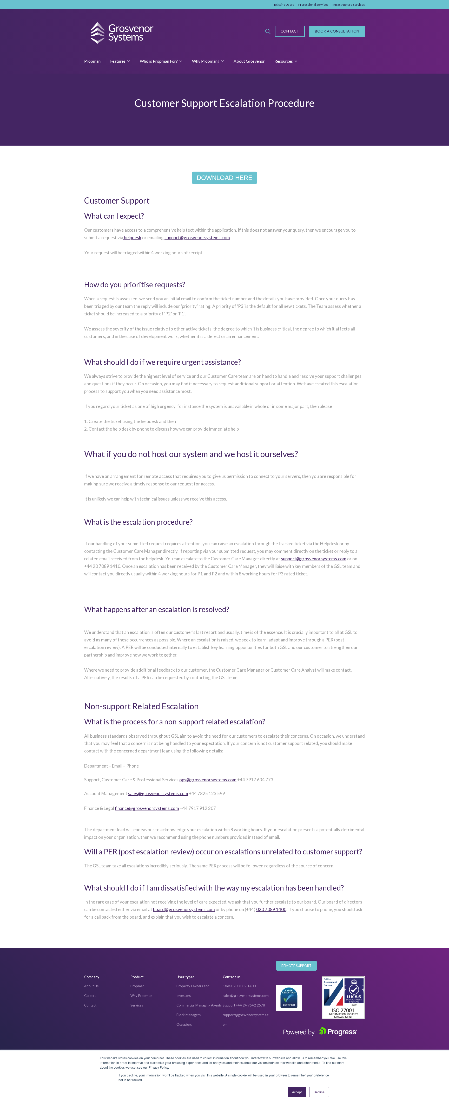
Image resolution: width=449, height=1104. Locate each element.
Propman (92, 61)
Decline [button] (319, 1092)
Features (118, 61)
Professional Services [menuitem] (313, 5)
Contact (290, 31)
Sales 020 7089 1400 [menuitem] (239, 986)
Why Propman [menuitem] (141, 995)
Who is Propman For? (159, 61)
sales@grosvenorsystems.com (158, 793)
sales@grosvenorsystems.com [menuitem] (246, 995)
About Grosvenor (249, 61)
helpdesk (132, 237)
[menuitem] (107, 977)
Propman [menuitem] (137, 986)
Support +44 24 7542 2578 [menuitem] (244, 1005)
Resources (283, 61)
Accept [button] (297, 1092)
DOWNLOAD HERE (224, 177)
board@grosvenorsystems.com (184, 909)
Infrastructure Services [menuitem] (349, 5)
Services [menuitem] (136, 1005)
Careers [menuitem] (90, 995)
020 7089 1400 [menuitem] (271, 909)
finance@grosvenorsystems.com (147, 808)
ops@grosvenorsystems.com (207, 779)
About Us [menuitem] (91, 986)
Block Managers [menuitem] (188, 1015)
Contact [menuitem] (90, 1005)
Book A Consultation (337, 31)
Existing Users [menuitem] (284, 5)
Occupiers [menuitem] (184, 1024)
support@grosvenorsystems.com (197, 237)
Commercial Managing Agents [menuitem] (199, 1005)
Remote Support (296, 966)
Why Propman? (205, 61)
